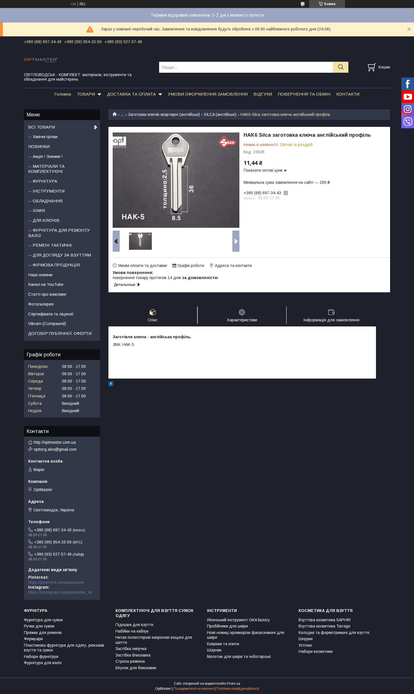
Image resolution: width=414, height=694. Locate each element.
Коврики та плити (223, 644)
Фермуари (33, 638)
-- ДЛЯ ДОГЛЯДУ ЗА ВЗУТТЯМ (59, 255)
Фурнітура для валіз (43, 662)
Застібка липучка (130, 648)
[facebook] (110, 384)
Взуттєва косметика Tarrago (324, 626)
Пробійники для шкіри (227, 626)
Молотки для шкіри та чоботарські (239, 656)
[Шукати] (340, 67)
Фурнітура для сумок (43, 620)
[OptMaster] (88, 59)
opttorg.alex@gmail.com (55, 449)
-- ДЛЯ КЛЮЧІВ (43, 220)
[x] (117, 384)
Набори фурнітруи (41, 656)
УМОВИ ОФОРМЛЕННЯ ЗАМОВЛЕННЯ (208, 94)
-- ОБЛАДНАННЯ (45, 200)
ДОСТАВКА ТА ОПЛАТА (131, 94)
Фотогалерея (41, 304)
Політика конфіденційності (237, 689)
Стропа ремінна (130, 661)
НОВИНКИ (39, 146)
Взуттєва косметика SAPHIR (325, 620)
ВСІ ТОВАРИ (41, 127)
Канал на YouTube (45, 284)
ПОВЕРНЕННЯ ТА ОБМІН (304, 94)
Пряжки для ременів (43, 632)
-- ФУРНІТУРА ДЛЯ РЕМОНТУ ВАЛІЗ (59, 233)
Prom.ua (233, 684)
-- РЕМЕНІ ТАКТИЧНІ (50, 245)
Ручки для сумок (39, 626)
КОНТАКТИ (347, 94)
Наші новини (40, 274)
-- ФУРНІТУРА (42, 181)
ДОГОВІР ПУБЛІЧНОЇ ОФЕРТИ (60, 333)
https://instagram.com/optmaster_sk (60, 592)
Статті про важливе (47, 294)
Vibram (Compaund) (47, 323)
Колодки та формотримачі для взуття (334, 632)
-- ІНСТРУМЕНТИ (46, 191)
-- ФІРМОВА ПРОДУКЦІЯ (54, 264)
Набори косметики (316, 651)
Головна (62, 94)
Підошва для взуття (134, 624)
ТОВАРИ (86, 94)
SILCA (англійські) (220, 114)
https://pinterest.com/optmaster (56, 582)
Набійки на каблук (131, 631)
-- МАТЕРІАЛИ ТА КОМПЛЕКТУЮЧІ (46, 169)
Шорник (214, 650)
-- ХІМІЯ (36, 210)
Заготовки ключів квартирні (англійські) (164, 114)
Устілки (305, 645)
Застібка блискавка (132, 655)
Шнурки (306, 638)
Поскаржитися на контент (193, 689)
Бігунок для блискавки (135, 668)
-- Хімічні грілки (42, 136)
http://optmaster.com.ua (55, 442)
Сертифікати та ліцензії (51, 313)
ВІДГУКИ (262, 94)
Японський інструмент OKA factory (238, 620)
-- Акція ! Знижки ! (45, 156)
